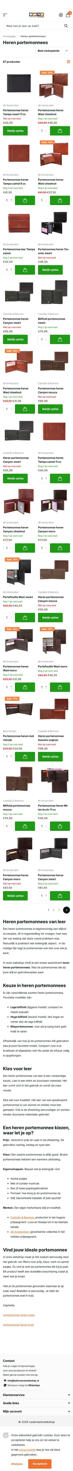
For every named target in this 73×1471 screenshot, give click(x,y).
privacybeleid (27, 1449)
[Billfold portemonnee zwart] (54, 294)
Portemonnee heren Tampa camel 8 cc (15, 181)
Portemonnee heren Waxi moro (15, 668)
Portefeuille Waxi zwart (18, 597)
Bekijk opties (15, 130)
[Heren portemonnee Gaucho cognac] (54, 711)
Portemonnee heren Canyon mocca (50, 390)
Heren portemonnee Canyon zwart (16, 459)
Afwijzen (17, 1463)
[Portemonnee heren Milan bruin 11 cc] (54, 780)
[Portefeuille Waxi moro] (54, 641)
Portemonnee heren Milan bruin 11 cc (53, 807)
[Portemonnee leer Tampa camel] (19, 224)
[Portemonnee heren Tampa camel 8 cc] (19, 154)
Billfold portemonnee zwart (51, 320)
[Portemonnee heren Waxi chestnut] (54, 85)
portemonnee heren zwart (19, 1315)
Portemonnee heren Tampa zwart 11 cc (15, 112)
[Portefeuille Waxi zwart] (19, 572)
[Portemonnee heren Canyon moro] (54, 502)
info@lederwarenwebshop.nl (23, 1380)
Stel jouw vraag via (23, 1385)
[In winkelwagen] (60, 130)
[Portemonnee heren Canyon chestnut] (19, 502)
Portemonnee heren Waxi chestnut (50, 112)
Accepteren (40, 1463)
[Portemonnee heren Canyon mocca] (54, 363)
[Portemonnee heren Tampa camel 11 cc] (54, 433)
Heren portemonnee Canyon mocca (51, 598)
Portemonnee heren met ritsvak (18, 737)
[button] (12, 197)
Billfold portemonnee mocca (16, 807)
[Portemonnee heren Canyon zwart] (19, 294)
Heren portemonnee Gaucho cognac (51, 737)
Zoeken (66, 25)
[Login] (61, 14)
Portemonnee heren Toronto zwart (53, 251)
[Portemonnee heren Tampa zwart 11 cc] (19, 85)
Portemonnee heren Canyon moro (50, 529)
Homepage (9, 36)
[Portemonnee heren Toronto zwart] (54, 224)
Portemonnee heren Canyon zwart (15, 320)
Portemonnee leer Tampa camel (19, 251)
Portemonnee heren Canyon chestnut (15, 529)
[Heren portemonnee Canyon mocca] (54, 572)
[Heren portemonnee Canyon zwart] (19, 433)
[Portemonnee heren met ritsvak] (19, 711)
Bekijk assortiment (5, 15)
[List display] (68, 61)
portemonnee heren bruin (18, 1324)
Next (66, 910)
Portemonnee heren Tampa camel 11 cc (50, 459)
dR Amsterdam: (20, 1231)
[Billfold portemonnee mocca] (19, 780)
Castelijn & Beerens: (22, 1217)
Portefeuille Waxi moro (52, 666)
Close (36, 1395)
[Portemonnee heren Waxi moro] (19, 641)
